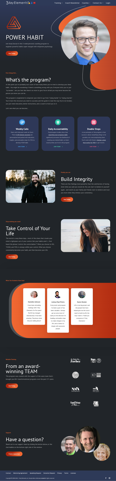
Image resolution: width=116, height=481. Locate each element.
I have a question (14, 454)
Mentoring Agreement (20, 473)
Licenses (73, 473)
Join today (21, 146)
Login (108, 3)
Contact (8, 473)
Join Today (12, 53)
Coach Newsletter (72, 3)
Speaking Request (35, 473)
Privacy (59, 473)
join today (57, 146)
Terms (66, 473)
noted (43, 478)
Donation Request (49, 473)
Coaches (85, 3)
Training (57, 3)
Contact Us (97, 3)
